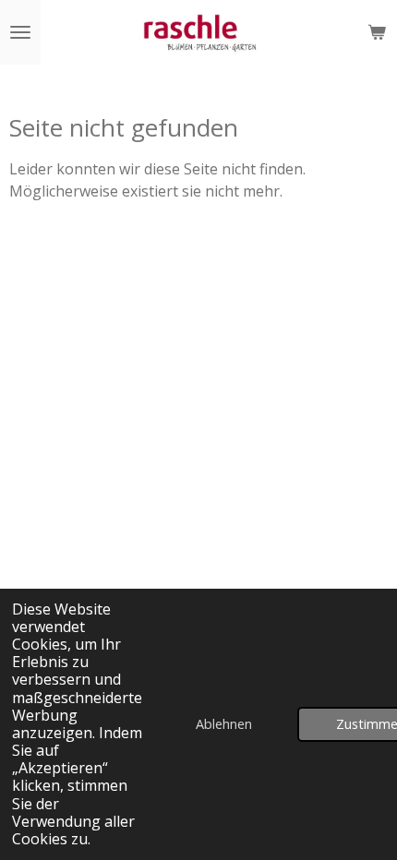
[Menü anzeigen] (20, 32)
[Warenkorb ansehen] (376, 32)
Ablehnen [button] (224, 724)
